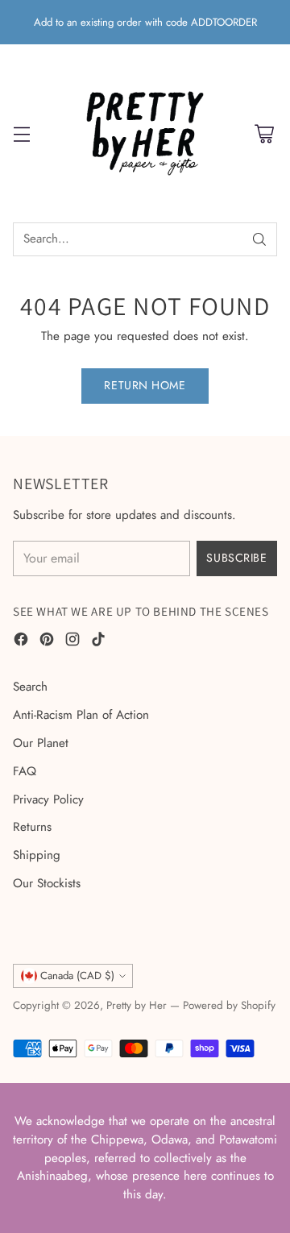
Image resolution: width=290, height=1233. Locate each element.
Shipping (36, 855)
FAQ (24, 771)
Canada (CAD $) (77, 975)
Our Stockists (47, 883)
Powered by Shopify (229, 1005)
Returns (32, 827)
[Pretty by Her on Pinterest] (46, 641)
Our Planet (40, 743)
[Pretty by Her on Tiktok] (98, 641)
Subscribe (236, 558)
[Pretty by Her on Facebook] (21, 641)
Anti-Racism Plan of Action (81, 715)
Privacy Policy (48, 799)
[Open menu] (21, 133)
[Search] (259, 239)
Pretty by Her (136, 1005)
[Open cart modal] (263, 133)
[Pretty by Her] (145, 133)
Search (30, 686)
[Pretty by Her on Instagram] (72, 641)
